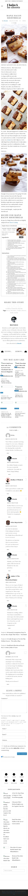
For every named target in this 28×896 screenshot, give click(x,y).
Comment (4, 698)
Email (4, 734)
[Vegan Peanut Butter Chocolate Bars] (21, 406)
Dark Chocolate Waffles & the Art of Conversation (17, 821)
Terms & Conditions (7, 892)
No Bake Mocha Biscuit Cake (6, 398)
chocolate (13, 310)
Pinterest (22, 776)
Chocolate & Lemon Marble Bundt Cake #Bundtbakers (6, 415)
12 (20, 21)
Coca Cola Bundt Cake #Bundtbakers (6, 382)
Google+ (6, 783)
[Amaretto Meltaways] (21, 389)
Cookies (8, 308)
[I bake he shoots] (14, 6)
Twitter (14, 776)
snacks (16, 312)
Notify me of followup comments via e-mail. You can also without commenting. (13, 748)
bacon (8, 310)
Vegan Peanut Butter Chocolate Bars (20, 415)
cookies (19, 310)
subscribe (16, 748)
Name (4, 728)
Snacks (20, 308)
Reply (8, 453)
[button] (21, 237)
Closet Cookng (13, 222)
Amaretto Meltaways (19, 396)
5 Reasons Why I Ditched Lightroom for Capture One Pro (18, 804)
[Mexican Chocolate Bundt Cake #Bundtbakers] (7, 858)
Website (4, 740)
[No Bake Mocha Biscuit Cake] (7, 390)
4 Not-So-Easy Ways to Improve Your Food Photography (18, 795)
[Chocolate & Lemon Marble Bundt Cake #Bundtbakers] (7, 406)
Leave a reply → (14, 430)
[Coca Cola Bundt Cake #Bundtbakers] (7, 369)
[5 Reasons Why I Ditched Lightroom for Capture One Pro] (7, 808)
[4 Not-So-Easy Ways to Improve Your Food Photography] (7, 795)
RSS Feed (21, 783)
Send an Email (14, 783)
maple (12, 312)
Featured (14, 308)
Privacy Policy (17, 892)
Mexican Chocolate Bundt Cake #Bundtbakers (17, 858)
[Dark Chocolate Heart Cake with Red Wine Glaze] (21, 365)
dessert (24, 310)
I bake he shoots (9, 891)
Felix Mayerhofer (17, 522)
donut (9, 140)
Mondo (6, 21)
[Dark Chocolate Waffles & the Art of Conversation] (7, 831)
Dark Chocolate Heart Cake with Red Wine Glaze (20, 374)
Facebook (6, 776)
